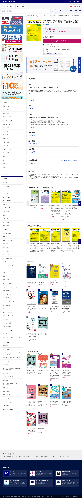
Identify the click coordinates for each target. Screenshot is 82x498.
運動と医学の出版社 (8, 409)
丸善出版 (5, 247)
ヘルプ (63, 496)
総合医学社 (6, 222)
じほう (5, 272)
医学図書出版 (6, 305)
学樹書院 (5, 345)
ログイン (71, 1)
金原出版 (5, 193)
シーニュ (5, 308)
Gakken (5, 229)
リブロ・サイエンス (8, 315)
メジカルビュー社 (7, 197)
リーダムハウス (7, 294)
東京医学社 (6, 349)
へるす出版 (6, 251)
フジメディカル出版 (8, 265)
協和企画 (5, 276)
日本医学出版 (6, 394)
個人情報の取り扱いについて (38, 496)
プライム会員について (8, 456)
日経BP (5, 236)
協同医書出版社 (7, 391)
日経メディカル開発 (8, 312)
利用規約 (29, 496)
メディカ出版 (6, 207)
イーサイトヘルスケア (8, 330)
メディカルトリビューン (9, 402)
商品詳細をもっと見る (52, 53)
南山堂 (5, 204)
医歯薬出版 (6, 211)
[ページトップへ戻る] (77, 495)
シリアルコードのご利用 (63, 456)
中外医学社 (6, 186)
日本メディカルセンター (9, 240)
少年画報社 (6, 290)
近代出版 (5, 387)
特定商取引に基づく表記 (22, 456)
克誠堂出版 (6, 225)
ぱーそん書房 (6, 361)
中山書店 (5, 218)
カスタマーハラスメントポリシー (53, 496)
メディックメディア (8, 376)
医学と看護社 (6, 342)
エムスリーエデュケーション (10, 287)
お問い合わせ (69, 496)
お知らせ (52, 456)
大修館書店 (6, 405)
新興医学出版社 (7, 233)
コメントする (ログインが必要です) (69, 160)
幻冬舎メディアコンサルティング (11, 357)
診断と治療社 (6, 279)
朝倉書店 (5, 373)
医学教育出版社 (7, 326)
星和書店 (5, 380)
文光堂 (5, 182)
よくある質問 (34, 456)
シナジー (5, 319)
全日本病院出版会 (7, 258)
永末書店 (5, 364)
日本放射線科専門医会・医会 (10, 384)
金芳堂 (5, 215)
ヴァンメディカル (7, 283)
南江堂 (5, 333)
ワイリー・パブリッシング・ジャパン (11, 338)
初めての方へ (44, 456)
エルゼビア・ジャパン (8, 297)
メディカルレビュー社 (8, 261)
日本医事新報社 (7, 200)
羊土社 (5, 189)
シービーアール (7, 254)
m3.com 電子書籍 (30, 16)
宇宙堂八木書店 (7, 323)
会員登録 (76, 1)
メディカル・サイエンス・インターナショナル (11, 353)
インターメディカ (7, 269)
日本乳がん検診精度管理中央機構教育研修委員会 (11, 369)
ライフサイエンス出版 (8, 301)
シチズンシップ (7, 398)
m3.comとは (75, 496)
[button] (79, 203)
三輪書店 (5, 243)
